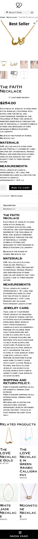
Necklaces (12, 17)
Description (9, 205)
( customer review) (19, 97)
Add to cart (20, 187)
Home (2, 17)
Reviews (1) (9, 209)
